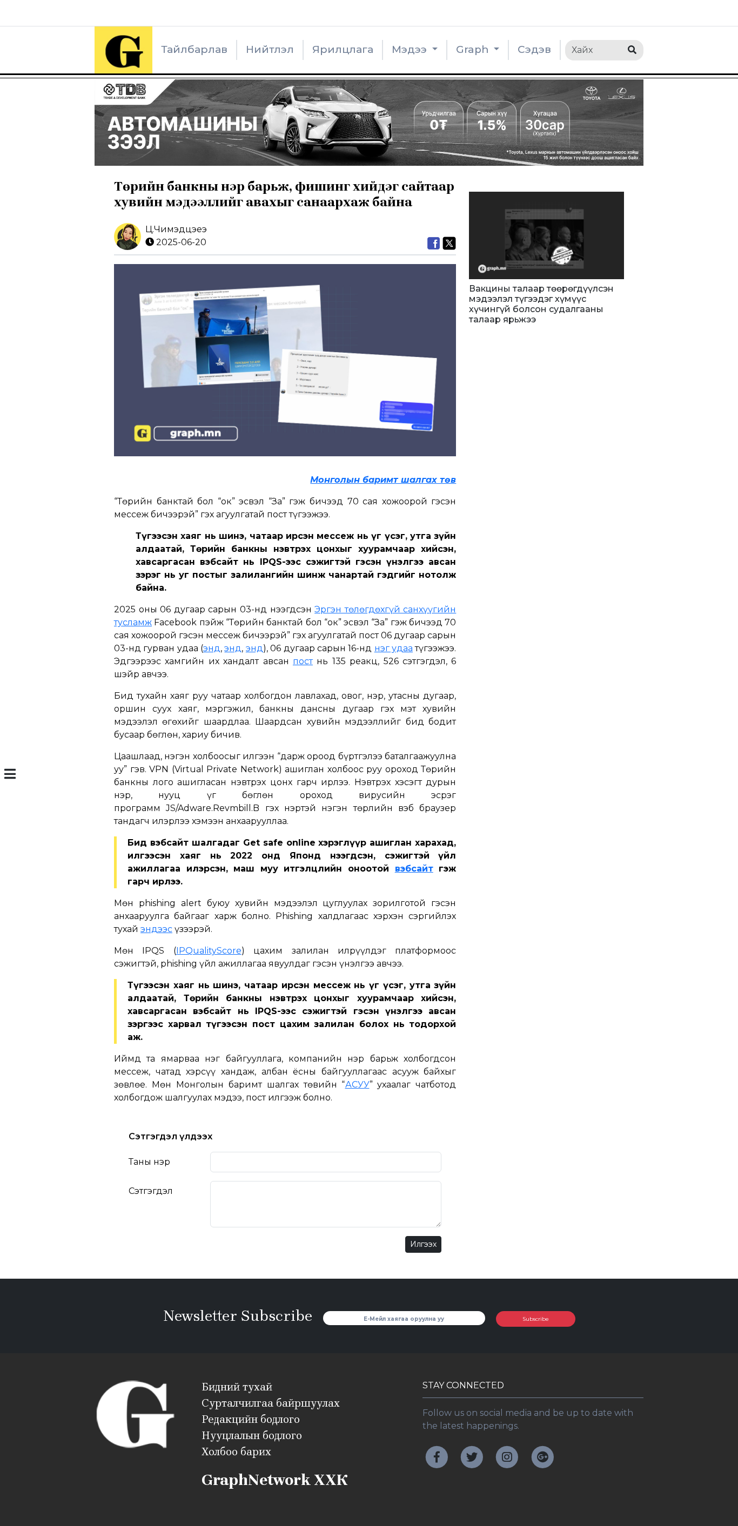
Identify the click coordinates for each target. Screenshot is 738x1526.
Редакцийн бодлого (251, 1419)
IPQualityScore (208, 951)
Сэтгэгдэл (151, 1191)
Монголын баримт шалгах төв (383, 480)
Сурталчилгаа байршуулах (271, 1403)
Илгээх (423, 1244)
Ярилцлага (342, 49)
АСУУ (357, 1084)
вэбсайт (414, 868)
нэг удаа (393, 648)
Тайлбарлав (194, 49)
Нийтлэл (270, 49)
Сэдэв (534, 49)
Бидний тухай (237, 1387)
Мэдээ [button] (411, 49)
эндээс (156, 929)
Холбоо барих (236, 1452)
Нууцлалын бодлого (252, 1435)
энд (211, 648)
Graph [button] (474, 49)
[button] (10, 775)
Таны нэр (149, 1162)
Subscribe (535, 1318)
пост (303, 661)
